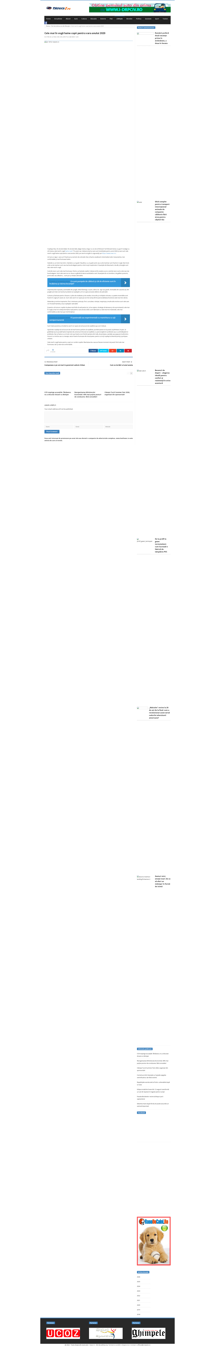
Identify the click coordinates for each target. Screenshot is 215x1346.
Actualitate (58, 19)
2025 (138, 1282)
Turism (165, 19)
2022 (138, 1296)
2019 (138, 1310)
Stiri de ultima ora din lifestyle (60, 26)
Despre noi (125, 1345)
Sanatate (148, 19)
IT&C (111, 19)
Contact (133, 1345)
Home (48, 19)
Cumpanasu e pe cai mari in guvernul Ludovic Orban (64, 365)
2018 (138, 1314)
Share (94, 351)
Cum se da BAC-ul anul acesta (121, 365)
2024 (138, 1286)
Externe (103, 19)
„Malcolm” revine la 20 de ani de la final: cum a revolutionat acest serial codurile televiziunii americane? (159, 712)
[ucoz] (63, 1333)
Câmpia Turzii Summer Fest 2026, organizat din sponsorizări (117, 393)
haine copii (68, 251)
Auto (76, 19)
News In (92, 1345)
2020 (138, 1305)
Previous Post (52, 362)
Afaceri (68, 19)
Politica (138, 19)
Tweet (104, 351)
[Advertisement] (88, 227)
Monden (129, 19)
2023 (138, 1291)
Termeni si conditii (114, 1345)
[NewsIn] (58, 8)
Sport (157, 19)
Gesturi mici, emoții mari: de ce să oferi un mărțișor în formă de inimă (162, 881)
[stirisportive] (106, 1333)
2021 (138, 1300)
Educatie (93, 19)
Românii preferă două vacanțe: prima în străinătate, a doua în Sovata (162, 38)
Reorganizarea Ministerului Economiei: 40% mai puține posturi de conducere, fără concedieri (87, 394)
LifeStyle (119, 19)
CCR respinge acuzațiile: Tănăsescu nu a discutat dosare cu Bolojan (57, 393)
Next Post (126, 362)
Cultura (84, 19)
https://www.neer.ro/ (109, 253)
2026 (138, 1277)
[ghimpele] (148, 1333)
